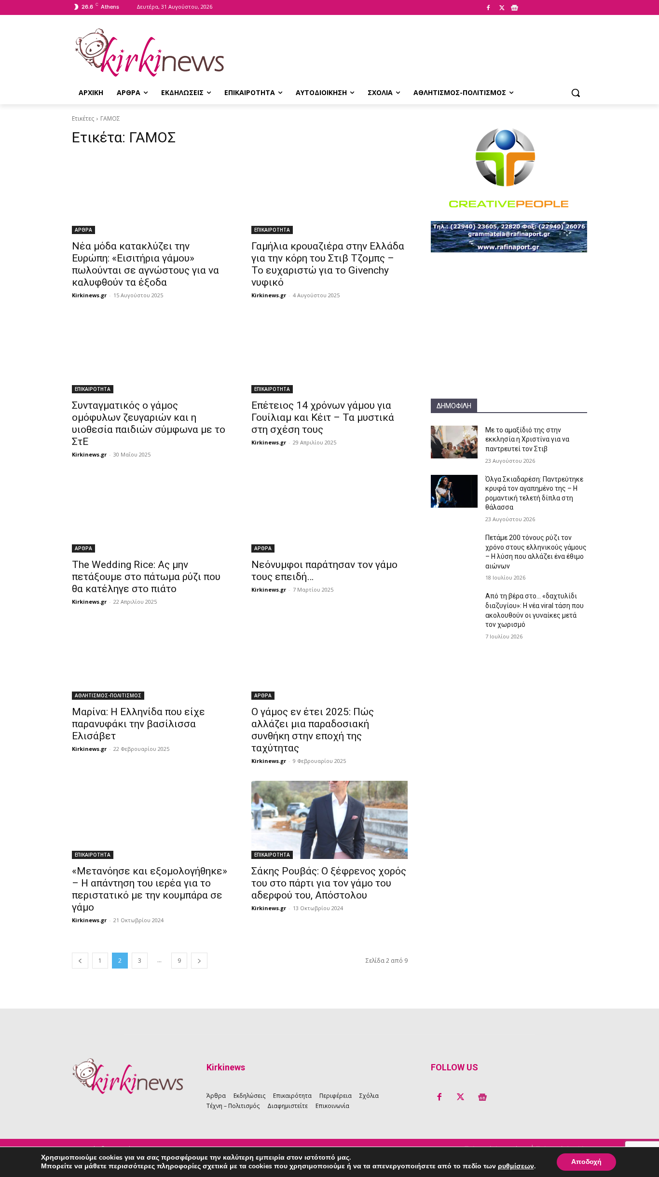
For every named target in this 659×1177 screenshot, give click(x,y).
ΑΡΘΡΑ (83, 229)
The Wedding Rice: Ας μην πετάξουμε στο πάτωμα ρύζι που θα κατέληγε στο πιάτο (146, 577)
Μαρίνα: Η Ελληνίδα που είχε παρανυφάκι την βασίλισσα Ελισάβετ (138, 724)
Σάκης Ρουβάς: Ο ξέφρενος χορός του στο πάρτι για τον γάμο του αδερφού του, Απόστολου (328, 883)
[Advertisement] (509, 338)
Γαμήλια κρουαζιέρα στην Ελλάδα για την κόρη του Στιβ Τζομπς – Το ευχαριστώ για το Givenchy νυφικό (327, 264)
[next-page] (199, 961)
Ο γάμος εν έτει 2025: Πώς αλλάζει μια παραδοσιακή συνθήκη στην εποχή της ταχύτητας (312, 730)
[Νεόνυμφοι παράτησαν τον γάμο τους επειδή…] (329, 513)
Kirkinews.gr (89, 295)
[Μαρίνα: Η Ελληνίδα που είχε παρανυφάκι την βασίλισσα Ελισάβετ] (150, 661)
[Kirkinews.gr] (149, 52)
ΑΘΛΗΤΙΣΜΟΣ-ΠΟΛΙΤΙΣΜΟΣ (108, 695)
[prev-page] (80, 961)
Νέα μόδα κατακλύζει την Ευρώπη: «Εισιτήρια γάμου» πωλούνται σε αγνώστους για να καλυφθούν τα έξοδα (145, 264)
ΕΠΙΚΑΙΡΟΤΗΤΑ (272, 229)
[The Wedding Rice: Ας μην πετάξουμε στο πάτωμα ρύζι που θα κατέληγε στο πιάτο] (150, 513)
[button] (575, 92)
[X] (501, 8)
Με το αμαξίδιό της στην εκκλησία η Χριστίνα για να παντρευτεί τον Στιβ (527, 439)
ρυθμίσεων (516, 1166)
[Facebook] (488, 8)
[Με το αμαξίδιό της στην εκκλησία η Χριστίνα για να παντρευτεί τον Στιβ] (454, 442)
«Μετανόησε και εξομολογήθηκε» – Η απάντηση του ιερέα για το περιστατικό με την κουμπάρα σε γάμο (149, 889)
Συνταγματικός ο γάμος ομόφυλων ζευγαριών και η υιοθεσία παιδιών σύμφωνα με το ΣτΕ (148, 423)
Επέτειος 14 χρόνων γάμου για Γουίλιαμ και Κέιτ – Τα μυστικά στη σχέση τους (322, 417)
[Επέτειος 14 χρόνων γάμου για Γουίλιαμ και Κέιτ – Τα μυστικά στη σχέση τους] (329, 354)
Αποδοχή (586, 1161)
